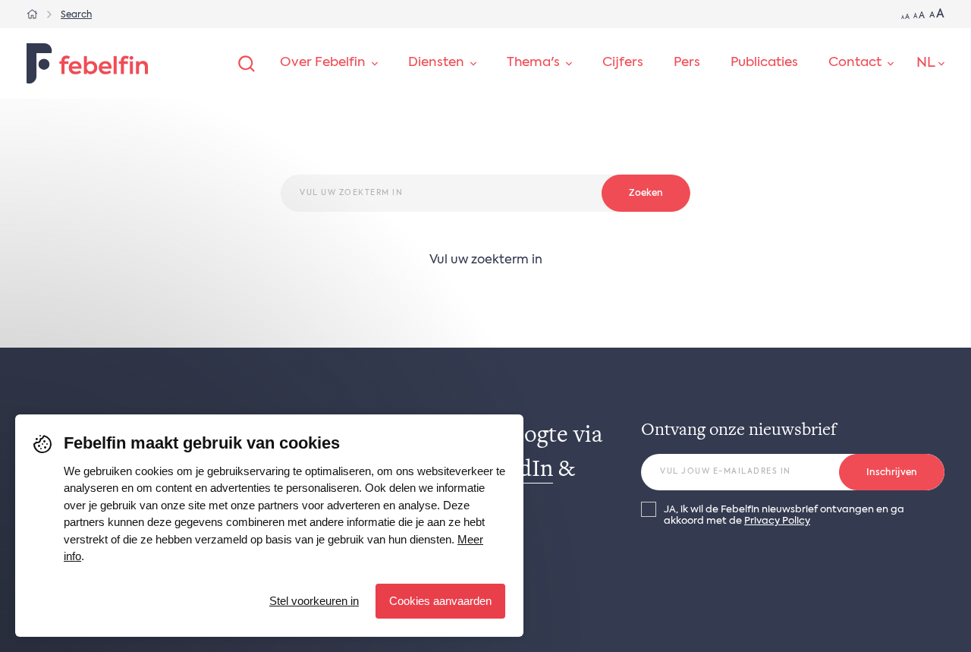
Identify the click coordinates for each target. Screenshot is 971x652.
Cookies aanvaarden (440, 600)
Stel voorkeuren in (314, 600)
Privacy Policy (777, 521)
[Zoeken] (246, 63)
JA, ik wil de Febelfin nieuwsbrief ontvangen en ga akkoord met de (784, 515)
